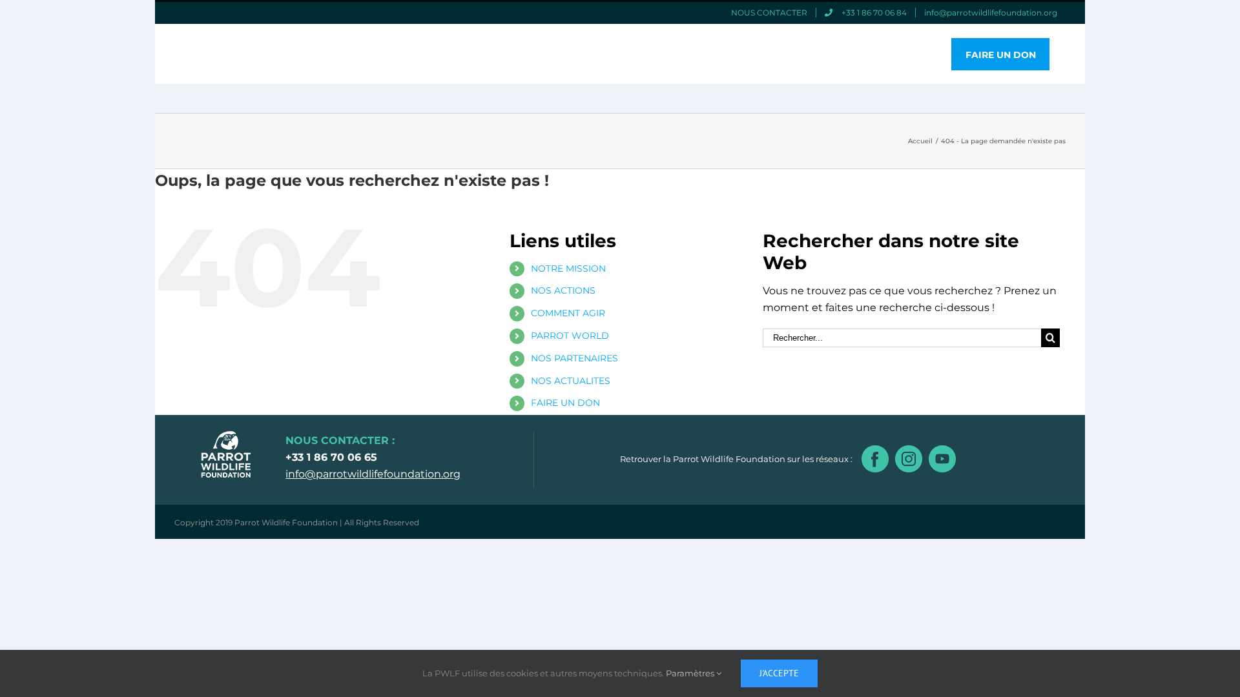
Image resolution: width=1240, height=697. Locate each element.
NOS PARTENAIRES (574, 358)
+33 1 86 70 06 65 (331, 457)
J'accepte (779, 673)
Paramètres (691, 673)
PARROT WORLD (570, 335)
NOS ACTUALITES (570, 381)
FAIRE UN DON (565, 403)
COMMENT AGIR (568, 313)
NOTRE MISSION (568, 268)
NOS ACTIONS (563, 290)
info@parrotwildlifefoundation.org (372, 474)
